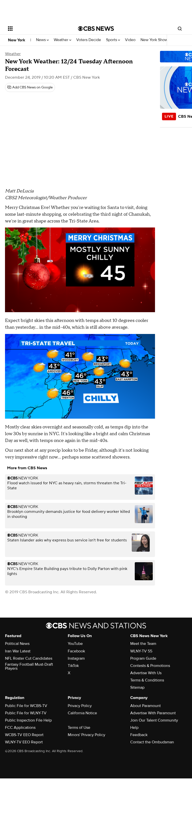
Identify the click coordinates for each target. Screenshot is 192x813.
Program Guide (143, 658)
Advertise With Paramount (153, 713)
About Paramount (145, 706)
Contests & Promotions (150, 666)
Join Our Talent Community (154, 720)
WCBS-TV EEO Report (24, 735)
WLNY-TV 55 (141, 651)
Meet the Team (143, 644)
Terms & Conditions (147, 680)
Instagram (76, 658)
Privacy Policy (80, 706)
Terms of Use (79, 728)
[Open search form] (180, 28)
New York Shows (155, 40)
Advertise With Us (146, 673)
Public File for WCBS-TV (26, 706)
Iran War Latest (17, 651)
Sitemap (137, 687)
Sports (112, 40)
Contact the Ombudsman (152, 742)
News (41, 40)
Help (134, 728)
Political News (17, 644)
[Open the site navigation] (37, 28)
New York (16, 40)
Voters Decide (88, 40)
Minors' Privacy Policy (86, 735)
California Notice (82, 713)
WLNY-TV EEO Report (24, 742)
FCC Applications (20, 728)
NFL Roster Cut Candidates (28, 658)
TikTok (73, 666)
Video (130, 40)
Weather (61, 40)
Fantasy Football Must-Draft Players (29, 666)
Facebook (76, 651)
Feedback (139, 735)
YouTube (75, 644)
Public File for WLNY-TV (25, 713)
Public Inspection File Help (28, 720)
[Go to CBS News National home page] (96, 28)
